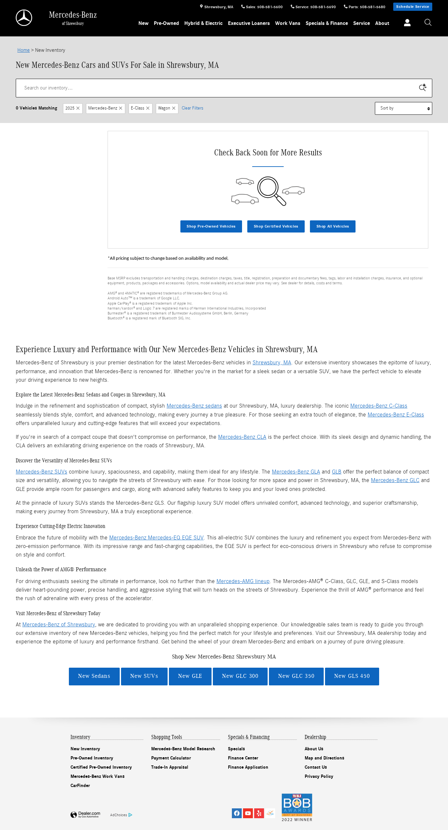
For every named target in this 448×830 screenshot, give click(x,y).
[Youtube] (248, 813)
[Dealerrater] (270, 813)
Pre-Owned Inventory (92, 758)
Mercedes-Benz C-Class (378, 406)
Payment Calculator (171, 758)
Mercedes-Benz (102, 108)
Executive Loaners (249, 23)
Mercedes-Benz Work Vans (98, 776)
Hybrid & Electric (203, 23)
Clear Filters (192, 108)
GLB (336, 472)
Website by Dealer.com (85, 815)
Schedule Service (412, 6)
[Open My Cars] (405, 23)
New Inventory (85, 749)
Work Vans (287, 23)
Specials (236, 749)
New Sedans (94, 676)
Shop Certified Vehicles (276, 226)
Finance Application (248, 767)
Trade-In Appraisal (169, 767)
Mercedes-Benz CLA (242, 437)
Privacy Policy (319, 776)
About (382, 23)
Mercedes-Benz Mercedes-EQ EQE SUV (156, 538)
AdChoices (118, 815)
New (143, 23)
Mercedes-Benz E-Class (396, 415)
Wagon (164, 108)
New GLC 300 (240, 676)
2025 (69, 108)
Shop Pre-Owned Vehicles (211, 226)
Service (361, 23)
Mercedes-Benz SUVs (41, 472)
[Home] (24, 18)
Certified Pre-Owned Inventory (101, 767)
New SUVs (144, 676)
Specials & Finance (327, 23)
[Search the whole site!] (428, 23)
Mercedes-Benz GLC (395, 480)
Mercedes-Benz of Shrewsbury (58, 624)
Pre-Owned (166, 23)
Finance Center (243, 758)
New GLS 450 (352, 676)
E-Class (137, 108)
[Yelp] (259, 813)
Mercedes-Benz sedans (194, 406)
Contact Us (316, 767)
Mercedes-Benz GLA (296, 472)
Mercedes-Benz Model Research (183, 749)
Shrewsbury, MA (272, 362)
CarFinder (80, 785)
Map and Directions (324, 758)
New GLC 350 (296, 676)
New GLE (190, 676)
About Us (314, 749)
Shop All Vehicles (332, 226)
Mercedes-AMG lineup (243, 581)
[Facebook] (237, 813)
